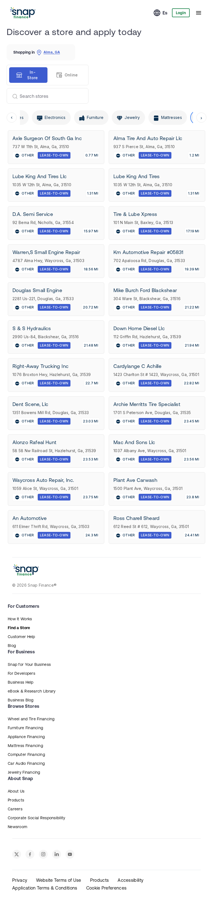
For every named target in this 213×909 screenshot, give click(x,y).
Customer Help (21, 636)
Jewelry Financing (24, 772)
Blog (12, 645)
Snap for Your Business (29, 664)
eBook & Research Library (32, 691)
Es (165, 12)
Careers (15, 809)
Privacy (19, 880)
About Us (16, 791)
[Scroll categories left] (12, 118)
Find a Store (19, 628)
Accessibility (130, 880)
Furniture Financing (25, 728)
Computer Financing (26, 754)
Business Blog (21, 700)
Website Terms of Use (58, 880)
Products (16, 800)
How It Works (20, 619)
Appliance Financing (26, 736)
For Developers (21, 673)
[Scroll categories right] (201, 118)
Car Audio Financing (26, 763)
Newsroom (17, 827)
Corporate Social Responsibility (36, 818)
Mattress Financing (25, 745)
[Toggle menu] (198, 13)
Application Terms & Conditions (44, 887)
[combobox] (45, 96)
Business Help (21, 682)
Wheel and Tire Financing (31, 719)
